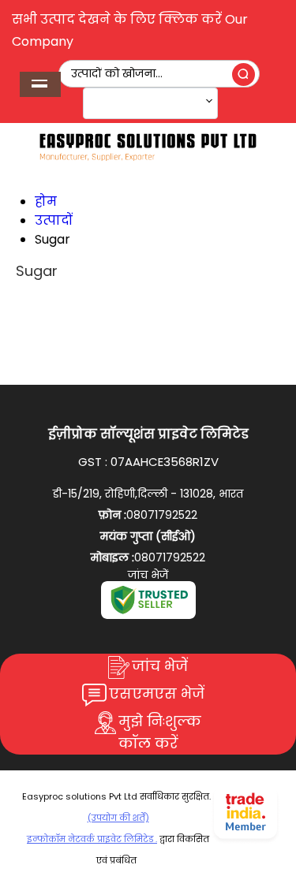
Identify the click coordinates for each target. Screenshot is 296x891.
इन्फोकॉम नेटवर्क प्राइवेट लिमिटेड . (92, 839)
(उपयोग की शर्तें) (118, 817)
